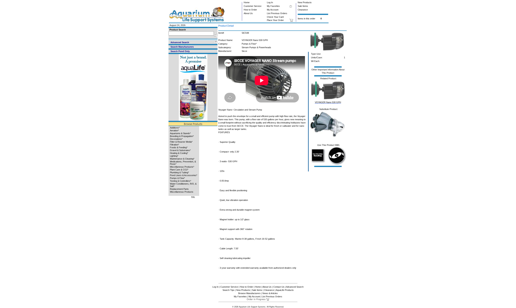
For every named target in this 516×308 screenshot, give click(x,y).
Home (247, 2)
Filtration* (174, 144)
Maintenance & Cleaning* (182, 159)
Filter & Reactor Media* (181, 142)
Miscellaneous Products (181, 192)
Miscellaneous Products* (182, 167)
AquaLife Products (285, 290)
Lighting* (174, 156)
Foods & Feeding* (178, 147)
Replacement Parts (179, 189)
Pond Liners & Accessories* (183, 175)
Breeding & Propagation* (182, 136)
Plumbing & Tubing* (179, 172)
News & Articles (270, 293)
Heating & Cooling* (179, 153)
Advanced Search (295, 287)
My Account (272, 9)
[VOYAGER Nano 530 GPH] (327, 51)
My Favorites (273, 6)
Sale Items (303, 6)
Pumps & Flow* (177, 178)
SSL (193, 197)
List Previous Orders (277, 13)
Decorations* (176, 139)
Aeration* (174, 130)
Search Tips (228, 290)
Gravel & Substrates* (180, 150)
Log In (270, 2)
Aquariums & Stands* (180, 133)
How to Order (250, 9)
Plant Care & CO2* (179, 169)
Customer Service (252, 6)
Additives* (175, 127)
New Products (305, 2)
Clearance (303, 9)
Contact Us (278, 287)
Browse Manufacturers (249, 293)
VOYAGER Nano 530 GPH (328, 102)
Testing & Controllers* (180, 181)
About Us (248, 13)
